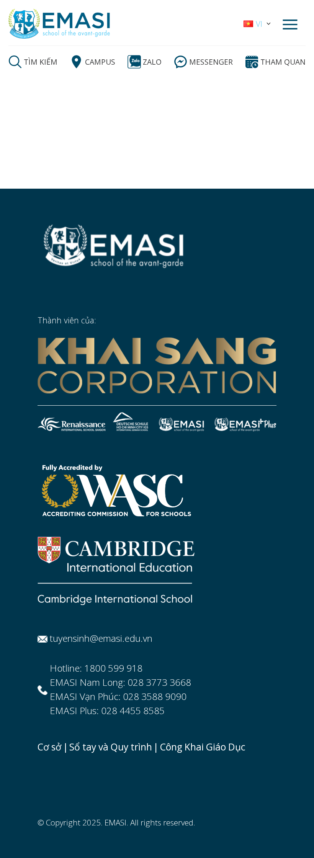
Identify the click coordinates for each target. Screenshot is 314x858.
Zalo (152, 62)
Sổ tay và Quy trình (110, 747)
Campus (100, 62)
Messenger (211, 62)
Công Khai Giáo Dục (202, 747)
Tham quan (283, 62)
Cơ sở (49, 747)
